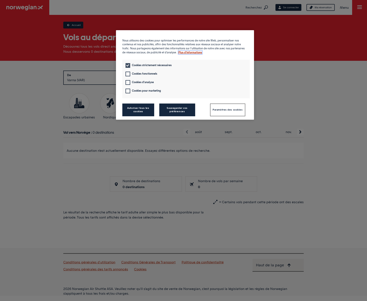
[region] (185, 75)
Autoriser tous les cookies (138, 109)
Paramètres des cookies (228, 109)
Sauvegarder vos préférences (177, 109)
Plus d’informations (190, 52)
